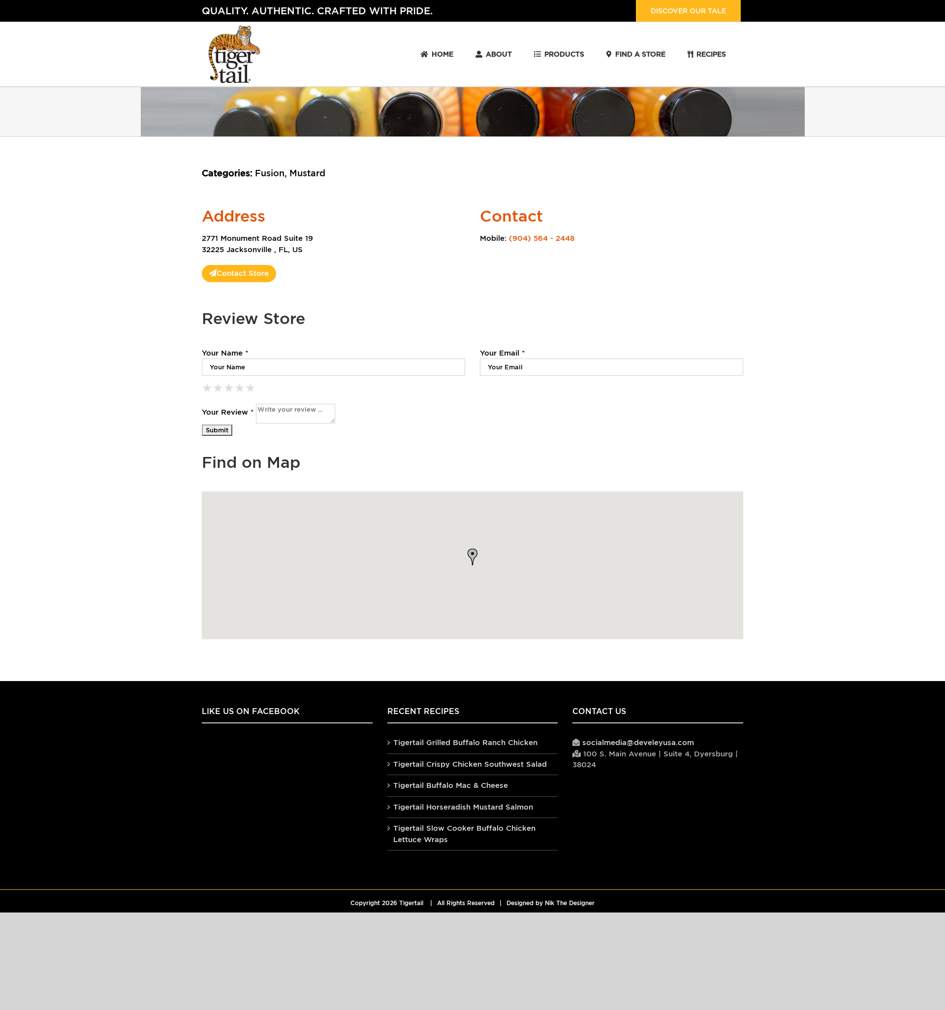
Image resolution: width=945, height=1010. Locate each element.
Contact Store (243, 273)
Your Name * (225, 353)
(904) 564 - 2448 (541, 238)
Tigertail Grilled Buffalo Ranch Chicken (465, 742)
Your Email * (502, 353)
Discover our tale (688, 10)
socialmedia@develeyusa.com (638, 742)
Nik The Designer (570, 903)
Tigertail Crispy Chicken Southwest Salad (470, 764)
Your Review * (227, 412)
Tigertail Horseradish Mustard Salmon (463, 807)
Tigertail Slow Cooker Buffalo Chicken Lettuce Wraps (464, 833)
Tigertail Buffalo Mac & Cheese (450, 785)
